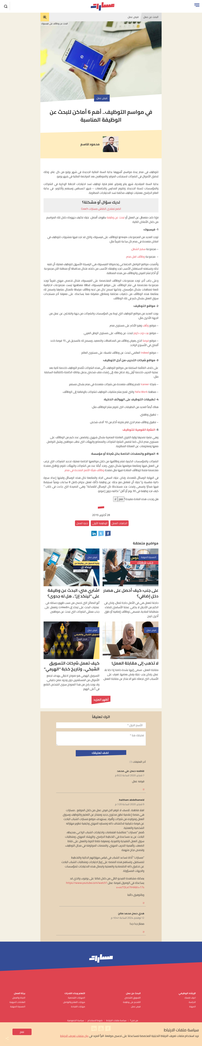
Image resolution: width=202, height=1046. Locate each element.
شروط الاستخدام (95, 1020)
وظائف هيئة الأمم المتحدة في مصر (84, 470)
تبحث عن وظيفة (116, 217)
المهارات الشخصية (76, 997)
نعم (22, 1031)
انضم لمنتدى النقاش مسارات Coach (101, 208)
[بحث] (6, 6)
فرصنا (146, 340)
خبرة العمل (82, 523)
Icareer (145, 384)
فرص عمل (133, 17)
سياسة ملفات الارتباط (116, 1020)
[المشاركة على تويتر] (101, 533)
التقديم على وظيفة (132, 1002)
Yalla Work (141, 391)
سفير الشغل (138, 249)
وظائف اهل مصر (135, 256)
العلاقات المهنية (17, 1002)
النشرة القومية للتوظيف (138, 429)
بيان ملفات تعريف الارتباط (74, 1035)
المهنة (192, 1006)
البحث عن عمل (150, 17)
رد (143, 789)
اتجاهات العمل (119, 523)
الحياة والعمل (18, 997)
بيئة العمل (19, 993)
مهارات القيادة (78, 1006)
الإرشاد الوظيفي (187, 993)
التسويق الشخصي (132, 997)
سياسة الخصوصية (75, 1020)
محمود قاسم (90, 144)
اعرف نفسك (190, 997)
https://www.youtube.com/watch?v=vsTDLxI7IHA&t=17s (105, 885)
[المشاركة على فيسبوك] (108, 533)
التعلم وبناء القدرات (74, 993)
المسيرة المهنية (17, 1006)
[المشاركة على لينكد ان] (94, 533)
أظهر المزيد (101, 699)
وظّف (146, 325)
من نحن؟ (134, 1020)
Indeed (145, 352)
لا (115, 499)
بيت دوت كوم (141, 333)
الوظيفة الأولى (99, 523)
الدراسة (192, 1002)
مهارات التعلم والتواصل (74, 1002)
